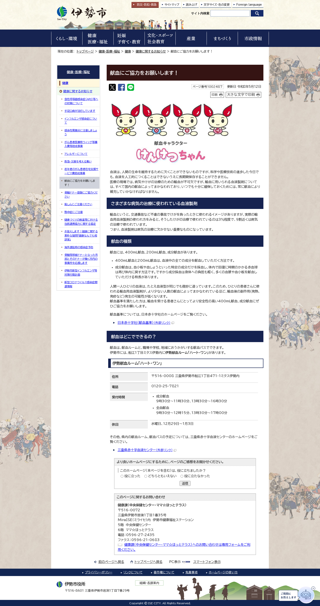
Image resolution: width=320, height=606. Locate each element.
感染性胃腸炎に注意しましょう (80, 132)
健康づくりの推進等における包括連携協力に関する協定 (81, 221)
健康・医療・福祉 (109, 51)
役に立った (132, 476)
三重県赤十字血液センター (145, 450)
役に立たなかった (197, 476)
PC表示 (175, 561)
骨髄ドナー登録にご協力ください (81, 194)
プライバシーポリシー (98, 572)
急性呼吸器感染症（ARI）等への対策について (81, 101)
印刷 (215, 94)
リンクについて (133, 572)
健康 (128, 51)
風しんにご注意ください (78, 204)
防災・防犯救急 (147, 4)
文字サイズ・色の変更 (217, 4)
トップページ (85, 51)
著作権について (164, 572)
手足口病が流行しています (79, 110)
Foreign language (249, 4)
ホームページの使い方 (223, 572)
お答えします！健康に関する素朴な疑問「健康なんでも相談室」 (81, 235)
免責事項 (191, 572)
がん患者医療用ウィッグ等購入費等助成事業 (80, 144)
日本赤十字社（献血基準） (144, 322)
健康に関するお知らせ (151, 51)
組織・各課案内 (149, 582)
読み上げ (191, 4)
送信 (185, 483)
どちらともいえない (162, 476)
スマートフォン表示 (207, 561)
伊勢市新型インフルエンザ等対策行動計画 (80, 272)
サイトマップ (172, 4)
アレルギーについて (76, 153)
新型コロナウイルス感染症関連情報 (80, 284)
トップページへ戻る (149, 561)
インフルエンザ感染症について (80, 120)
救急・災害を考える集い (78, 161)
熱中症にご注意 (73, 212)
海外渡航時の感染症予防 (78, 247)
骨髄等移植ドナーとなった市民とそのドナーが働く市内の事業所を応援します (81, 258)
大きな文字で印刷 (241, 94)
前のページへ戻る (111, 561)
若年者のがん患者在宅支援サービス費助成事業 (81, 171)
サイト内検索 (200, 13)
